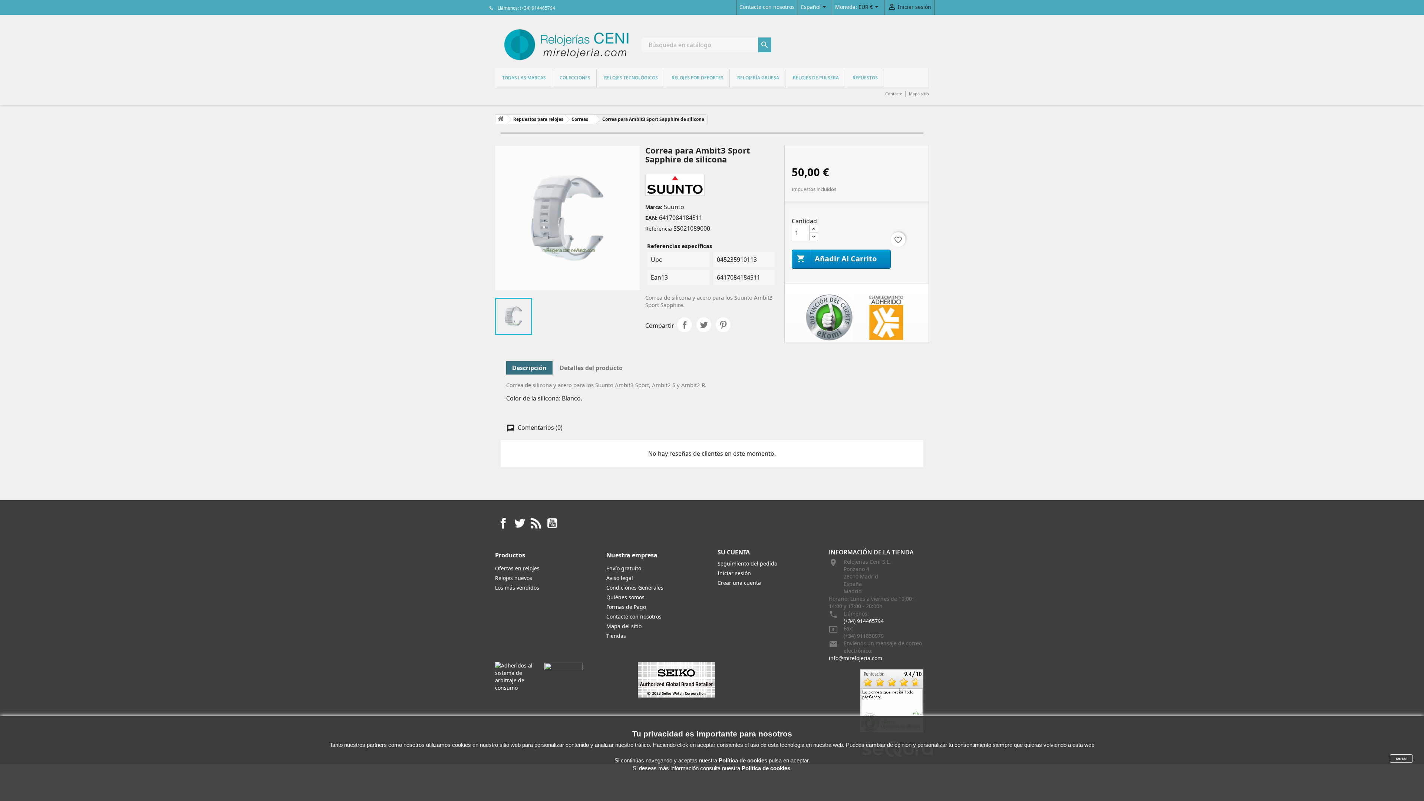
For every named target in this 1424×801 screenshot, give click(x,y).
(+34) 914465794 (864, 620)
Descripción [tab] (529, 368)
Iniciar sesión (734, 573)
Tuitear (703, 324)
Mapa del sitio (624, 626)
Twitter (519, 523)
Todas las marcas (524, 78)
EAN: (651, 217)
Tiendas (616, 635)
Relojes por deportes (697, 78)
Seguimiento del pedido (747, 563)
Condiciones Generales (634, 587)
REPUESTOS (865, 78)
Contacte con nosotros (767, 6)
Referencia (658, 228)
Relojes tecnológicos (631, 78)
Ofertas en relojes (517, 568)
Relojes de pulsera (816, 78)
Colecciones (575, 78)
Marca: (653, 207)
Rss (535, 523)
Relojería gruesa (758, 78)
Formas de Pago (626, 606)
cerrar (1401, 758)
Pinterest (723, 324)
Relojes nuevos (513, 577)
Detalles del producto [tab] (591, 368)
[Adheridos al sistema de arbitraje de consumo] (514, 676)
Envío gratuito (623, 568)
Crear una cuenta (739, 582)
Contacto (894, 93)
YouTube (552, 523)
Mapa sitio (919, 93)
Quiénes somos (625, 597)
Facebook (503, 523)
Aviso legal (619, 577)
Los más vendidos (517, 587)
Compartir (684, 324)
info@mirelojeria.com (855, 658)
